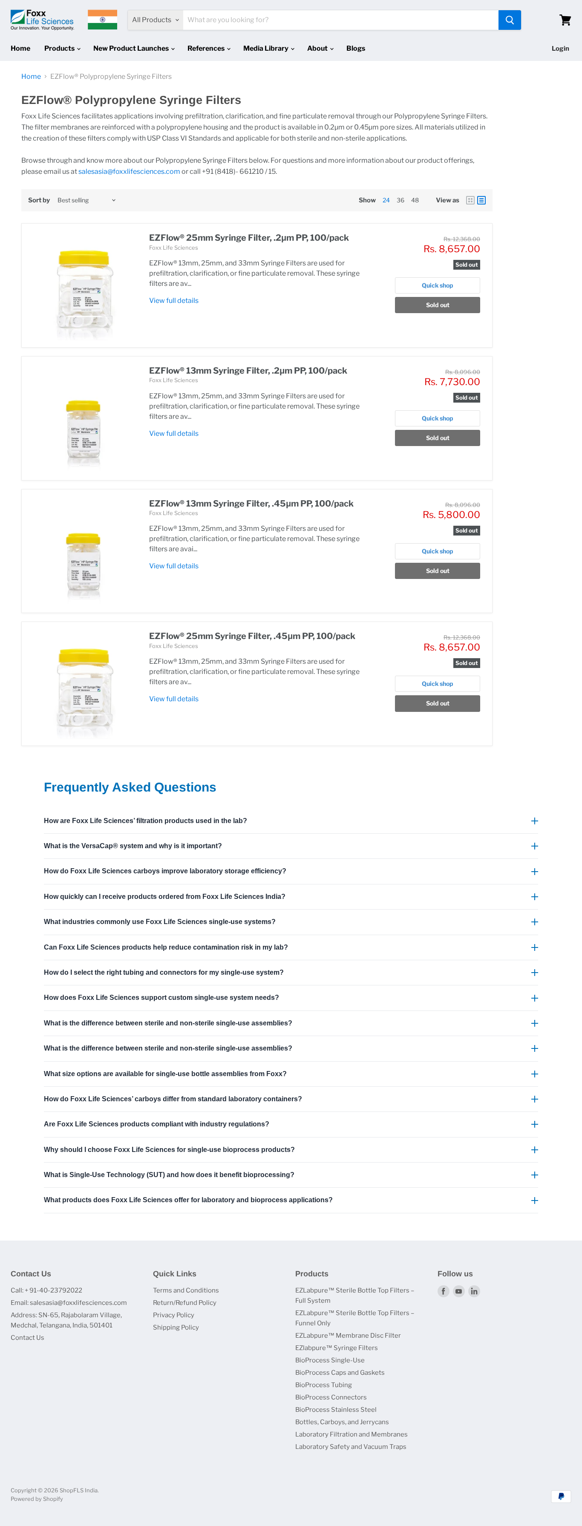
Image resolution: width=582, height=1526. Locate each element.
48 (415, 200)
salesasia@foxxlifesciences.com (129, 171)
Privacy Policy (173, 1315)
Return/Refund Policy (184, 1303)
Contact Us (27, 1338)
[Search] (509, 20)
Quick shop (437, 285)
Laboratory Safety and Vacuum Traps (350, 1447)
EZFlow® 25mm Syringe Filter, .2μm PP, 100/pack (249, 238)
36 (400, 200)
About (318, 48)
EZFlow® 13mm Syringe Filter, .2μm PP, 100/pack (248, 371)
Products (60, 48)
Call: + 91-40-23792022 (46, 1290)
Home (20, 48)
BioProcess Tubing (323, 1385)
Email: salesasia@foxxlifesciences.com (69, 1303)
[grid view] (470, 200)
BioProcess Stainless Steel (336, 1410)
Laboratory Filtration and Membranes (351, 1434)
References (206, 48)
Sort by (39, 200)
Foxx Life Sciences (173, 247)
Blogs (355, 48)
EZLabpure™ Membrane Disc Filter (348, 1335)
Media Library (266, 48)
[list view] (481, 200)
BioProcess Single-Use (330, 1360)
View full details (174, 301)
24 (386, 200)
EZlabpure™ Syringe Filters (336, 1348)
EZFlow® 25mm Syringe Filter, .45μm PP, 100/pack (252, 636)
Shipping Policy (176, 1327)
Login (560, 48)
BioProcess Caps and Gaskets (340, 1372)
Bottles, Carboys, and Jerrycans (342, 1422)
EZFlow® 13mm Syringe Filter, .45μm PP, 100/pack (251, 503)
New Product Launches (131, 48)
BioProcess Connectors (331, 1397)
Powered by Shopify (37, 1498)
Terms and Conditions (186, 1290)
